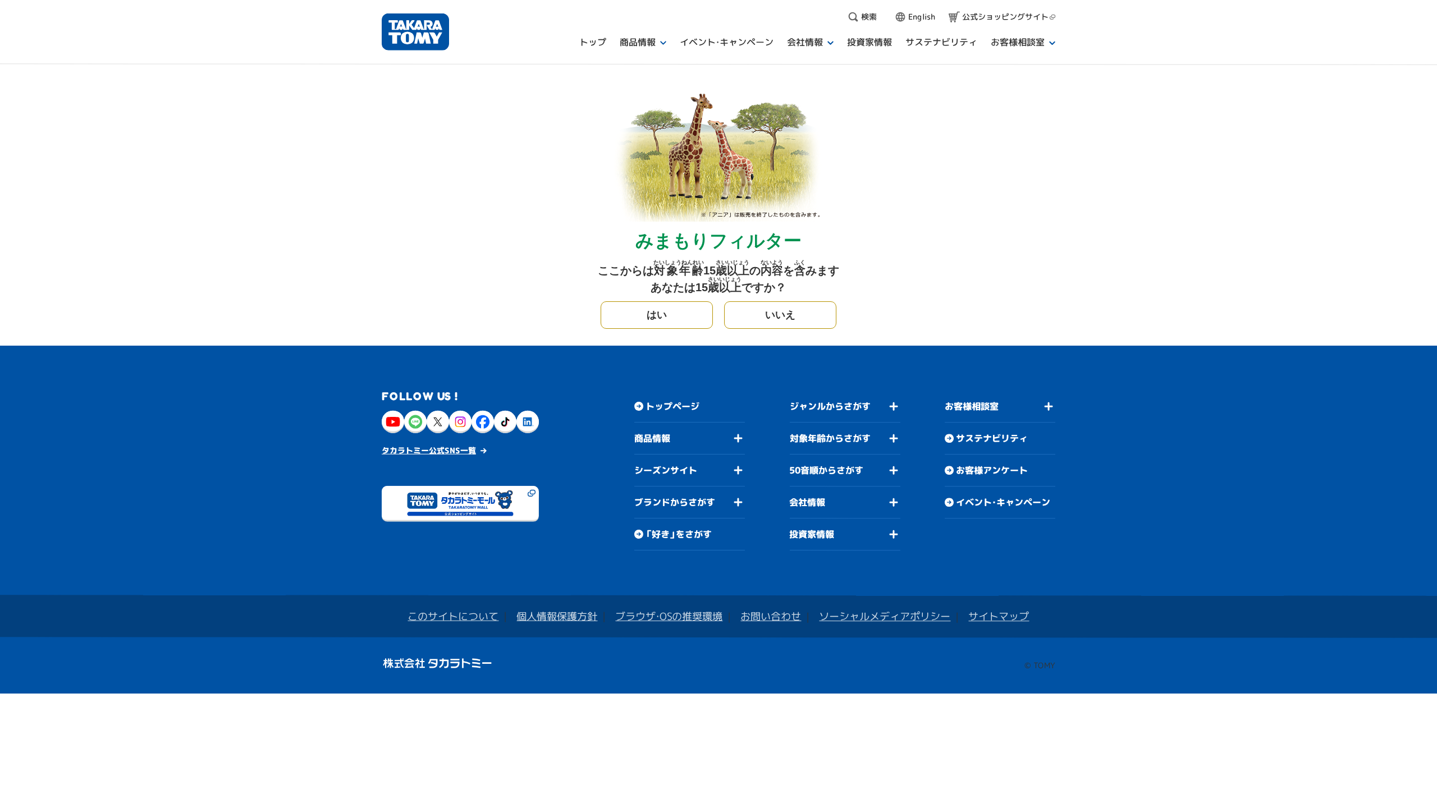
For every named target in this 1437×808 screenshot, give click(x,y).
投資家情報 (811, 534)
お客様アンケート (992, 470)
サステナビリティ (992, 438)
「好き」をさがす (679, 534)
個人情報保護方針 (556, 616)
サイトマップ (998, 616)
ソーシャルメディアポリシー (884, 616)
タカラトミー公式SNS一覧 (429, 450)
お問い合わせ (770, 616)
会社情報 (807, 502)
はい (657, 314)
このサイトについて (453, 616)
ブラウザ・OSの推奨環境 (668, 616)
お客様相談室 (972, 406)
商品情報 (652, 438)
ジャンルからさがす (830, 406)
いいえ (780, 314)
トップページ (672, 406)
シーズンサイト (665, 470)
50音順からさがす (826, 470)
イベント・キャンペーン (1003, 502)
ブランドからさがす (674, 502)
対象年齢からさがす (830, 438)
